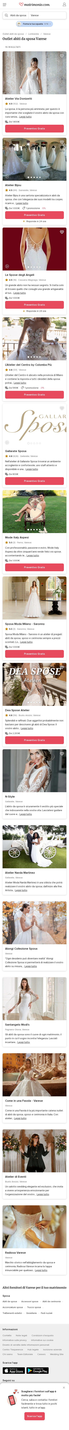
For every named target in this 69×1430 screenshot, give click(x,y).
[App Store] (14, 1373)
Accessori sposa (29, 1301)
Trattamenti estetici (12, 1313)
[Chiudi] (64, 1387)
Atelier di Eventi (15, 1176)
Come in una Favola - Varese (24, 1101)
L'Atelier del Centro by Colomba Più (28, 365)
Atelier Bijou (13, 185)
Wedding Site (57, 1354)
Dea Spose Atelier (17, 710)
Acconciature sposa (13, 1307)
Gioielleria (31, 1313)
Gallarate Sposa (15, 451)
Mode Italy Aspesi (17, 537)
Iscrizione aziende (52, 1349)
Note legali (21, 1335)
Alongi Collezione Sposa (21, 948)
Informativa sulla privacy (15, 1340)
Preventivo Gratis (34, 128)
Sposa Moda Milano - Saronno (25, 624)
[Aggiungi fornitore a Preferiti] (62, 56)
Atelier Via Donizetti (18, 98)
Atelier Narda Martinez (20, 872)
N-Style (10, 796)
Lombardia (33, 34)
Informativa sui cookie (42, 1340)
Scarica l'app (34, 1416)
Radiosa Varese (15, 1252)
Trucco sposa (34, 1307)
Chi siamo (8, 1354)
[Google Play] (37, 1373)
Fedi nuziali (46, 1313)
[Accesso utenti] (64, 4)
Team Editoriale (25, 1354)
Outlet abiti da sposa (13, 34)
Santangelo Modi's (17, 1024)
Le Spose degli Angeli (19, 275)
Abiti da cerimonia (52, 1301)
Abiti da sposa (10, 1301)
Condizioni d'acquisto (43, 1335)
